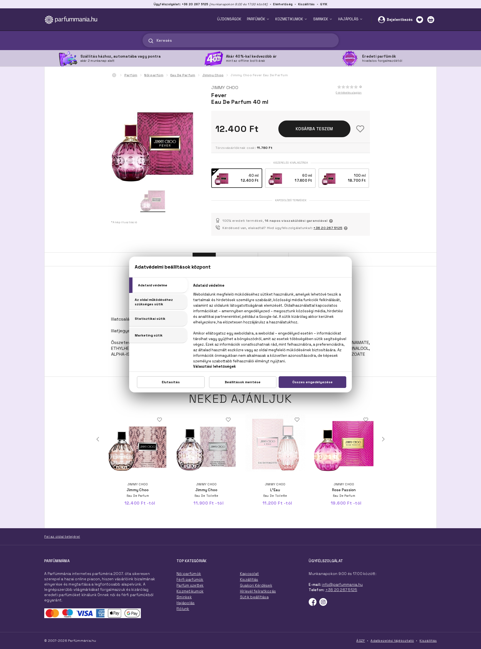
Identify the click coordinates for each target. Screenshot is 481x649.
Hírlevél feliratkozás (258, 591)
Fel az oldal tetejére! (62, 536)
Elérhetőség (283, 4)
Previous (97, 439)
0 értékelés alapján (349, 92)
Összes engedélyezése (312, 382)
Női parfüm (153, 75)
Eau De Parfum (182, 75)
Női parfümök (188, 573)
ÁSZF (360, 640)
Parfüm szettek (190, 585)
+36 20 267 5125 (327, 228)
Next (383, 439)
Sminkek (184, 597)
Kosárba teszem (314, 128)
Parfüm (131, 75)
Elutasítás (171, 382)
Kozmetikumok (189, 591)
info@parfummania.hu (342, 584)
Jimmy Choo (213, 75)
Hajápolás (185, 603)
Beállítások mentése (243, 382)
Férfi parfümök (189, 579)
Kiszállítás (306, 4)
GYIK (323, 4)
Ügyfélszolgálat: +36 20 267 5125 (181, 4)
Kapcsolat (249, 573)
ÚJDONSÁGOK (229, 19)
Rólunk (182, 608)
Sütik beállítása (254, 597)
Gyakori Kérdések (256, 585)
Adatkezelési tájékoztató (392, 640)
